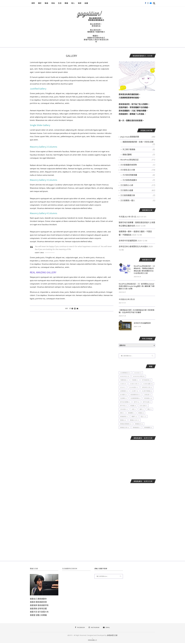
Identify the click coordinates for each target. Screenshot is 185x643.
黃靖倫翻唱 (148, 427)
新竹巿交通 (147, 402)
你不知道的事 (146, 380)
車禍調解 (131, 413)
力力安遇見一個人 (137, 200)
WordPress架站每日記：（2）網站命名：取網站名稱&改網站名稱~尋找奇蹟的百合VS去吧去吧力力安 (144, 269)
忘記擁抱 (123, 398)
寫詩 (79, 3)
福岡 (141, 409)
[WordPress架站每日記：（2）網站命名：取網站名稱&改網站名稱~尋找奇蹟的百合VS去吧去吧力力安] (125, 269)
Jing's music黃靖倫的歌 (137, 136)
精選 (66, 3)
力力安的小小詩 (137, 185)
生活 (59, 3)
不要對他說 (124, 380)
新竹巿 (136, 402)
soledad (137, 373)
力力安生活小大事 (137, 170)
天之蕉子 (135, 391)
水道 (134, 409)
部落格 (141, 413)
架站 (53, 3)
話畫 (86, 3)
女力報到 (123, 394)
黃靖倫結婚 (136, 427)
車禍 (122, 413)
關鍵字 (134, 416)
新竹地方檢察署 (125, 402)
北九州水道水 (133, 387)
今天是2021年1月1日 (127, 216)
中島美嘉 (135, 380)
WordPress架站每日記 (137, 159)
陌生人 (143, 416)
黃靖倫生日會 (124, 427)
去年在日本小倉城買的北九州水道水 (133, 246)
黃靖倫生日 (139, 424)
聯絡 (46, 3)
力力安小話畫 (148, 384)
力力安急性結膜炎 (138, 180)
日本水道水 (124, 409)
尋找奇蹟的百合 (135, 394)
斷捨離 (133, 405)
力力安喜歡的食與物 (137, 165)
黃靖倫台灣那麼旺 (125, 424)
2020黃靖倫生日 (125, 373)
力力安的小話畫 (137, 190)
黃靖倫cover (134, 420)
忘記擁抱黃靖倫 (135, 398)
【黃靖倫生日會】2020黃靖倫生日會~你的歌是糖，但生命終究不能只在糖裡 (136, 311)
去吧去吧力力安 (147, 387)
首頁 (33, 3)
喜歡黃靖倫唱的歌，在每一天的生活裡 (138, 142)
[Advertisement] (137, 458)
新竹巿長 (123, 405)
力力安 (123, 384)
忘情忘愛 (147, 394)
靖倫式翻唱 (138, 154)
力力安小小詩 (134, 384)
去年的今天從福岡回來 (128, 240)
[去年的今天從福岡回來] (125, 326)
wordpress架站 (138, 376)
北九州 (122, 387)
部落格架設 (124, 416)
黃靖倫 (123, 420)
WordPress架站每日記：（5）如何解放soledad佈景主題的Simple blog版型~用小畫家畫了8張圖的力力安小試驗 (136, 286)
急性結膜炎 (148, 398)
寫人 (73, 3)
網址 (149, 409)
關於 (40, 3)
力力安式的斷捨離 (138, 175)
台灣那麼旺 (124, 391)
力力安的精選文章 (137, 195)
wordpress (124, 376)
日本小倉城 (143, 405)
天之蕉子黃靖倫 (138, 149)
